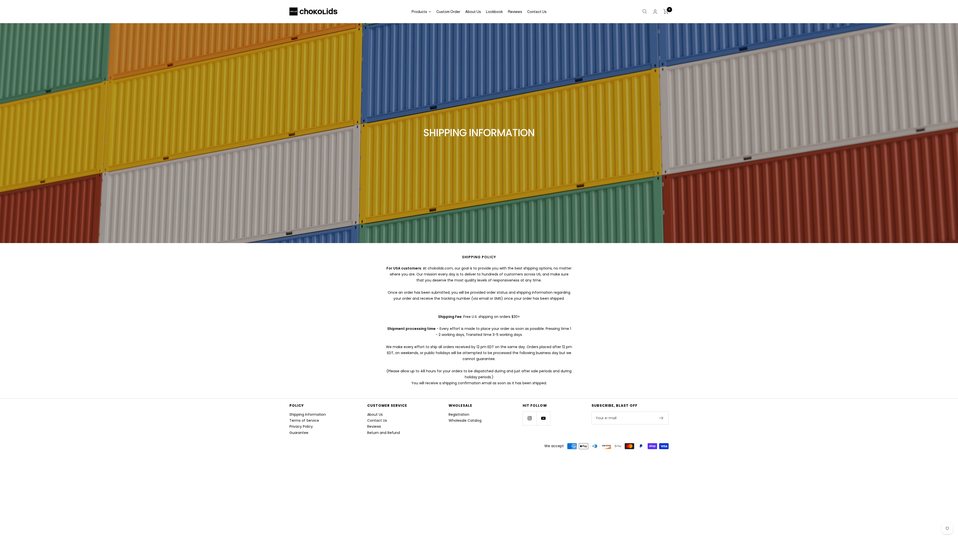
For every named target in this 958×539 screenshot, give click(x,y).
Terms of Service (304, 420)
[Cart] (666, 11)
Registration (459, 414)
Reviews (374, 426)
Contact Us (377, 420)
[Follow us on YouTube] (543, 418)
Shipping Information (307, 414)
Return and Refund (383, 432)
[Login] (655, 11)
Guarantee (298, 432)
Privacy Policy (301, 426)
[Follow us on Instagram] (529, 418)
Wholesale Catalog (465, 420)
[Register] (661, 418)
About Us (375, 414)
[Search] (644, 11)
